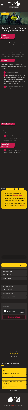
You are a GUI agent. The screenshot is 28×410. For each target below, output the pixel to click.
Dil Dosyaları (10, 188)
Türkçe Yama (5, 13)
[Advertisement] (14, 106)
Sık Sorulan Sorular (17, 195)
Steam (14, 268)
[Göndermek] (24, 257)
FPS (16, 188)
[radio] (10, 354)
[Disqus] (14, 231)
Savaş (21, 188)
